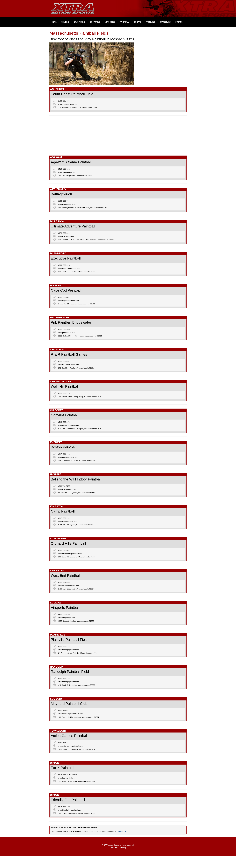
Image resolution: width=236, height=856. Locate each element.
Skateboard (165, 22)
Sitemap (123, 848)
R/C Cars (137, 22)
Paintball (124, 22)
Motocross (110, 22)
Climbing (65, 22)
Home (54, 22)
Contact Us (121, 831)
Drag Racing (79, 22)
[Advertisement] (118, 136)
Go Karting (95, 22)
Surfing (179, 22)
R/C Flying (150, 22)
